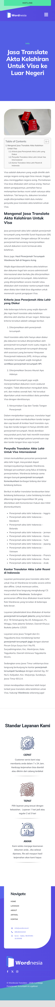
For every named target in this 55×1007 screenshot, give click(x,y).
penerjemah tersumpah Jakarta (19, 616)
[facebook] (8, 972)
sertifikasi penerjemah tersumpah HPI (22, 363)
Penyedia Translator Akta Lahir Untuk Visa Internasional (29, 158)
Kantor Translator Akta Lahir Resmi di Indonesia (27, 164)
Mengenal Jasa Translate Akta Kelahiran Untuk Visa (25, 147)
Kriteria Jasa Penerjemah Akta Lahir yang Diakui (28, 152)
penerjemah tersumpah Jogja (18, 641)
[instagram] (17, 972)
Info (27, 43)
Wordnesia (24, 594)
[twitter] (12, 972)
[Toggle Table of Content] (45, 141)
